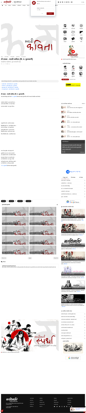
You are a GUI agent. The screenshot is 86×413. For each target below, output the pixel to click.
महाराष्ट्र (9, 5)
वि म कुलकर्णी (24, 56)
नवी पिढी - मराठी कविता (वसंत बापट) (7, 252)
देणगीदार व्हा (32, 404)
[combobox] (39, 10)
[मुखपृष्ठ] (2, 6)
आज (5, 5)
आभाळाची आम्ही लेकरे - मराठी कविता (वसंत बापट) (37, 223)
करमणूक (24, 5)
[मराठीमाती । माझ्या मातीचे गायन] (15, 3)
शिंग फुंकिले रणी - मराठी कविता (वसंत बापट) (36, 233)
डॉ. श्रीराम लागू (82, 152)
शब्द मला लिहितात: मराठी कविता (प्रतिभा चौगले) (74, 112)
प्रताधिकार (41, 398)
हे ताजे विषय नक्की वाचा (67, 103)
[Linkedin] (68, 2)
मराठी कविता (6, 56)
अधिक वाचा (74, 248)
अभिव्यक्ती (19, 5)
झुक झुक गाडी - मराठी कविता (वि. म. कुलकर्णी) (10, 87)
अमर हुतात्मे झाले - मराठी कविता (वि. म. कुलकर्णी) (10, 89)
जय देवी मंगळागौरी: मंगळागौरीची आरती (69, 216)
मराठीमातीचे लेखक (72, 79)
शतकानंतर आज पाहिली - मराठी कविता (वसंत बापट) (10, 223)
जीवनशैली (13, 5)
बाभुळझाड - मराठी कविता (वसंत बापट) (8, 233)
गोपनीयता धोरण (42, 402)
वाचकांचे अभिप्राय (70, 398)
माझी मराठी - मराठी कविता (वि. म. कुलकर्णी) (9, 83)
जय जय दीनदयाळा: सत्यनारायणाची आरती (70, 259)
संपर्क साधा (31, 400)
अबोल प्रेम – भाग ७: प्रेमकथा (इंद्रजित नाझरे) (73, 122)
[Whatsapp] (69, 2)
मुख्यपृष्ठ (30, 258)
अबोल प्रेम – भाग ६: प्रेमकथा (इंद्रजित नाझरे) (73, 136)
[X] (60, 2)
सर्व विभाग (69, 404)
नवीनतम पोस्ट (4, 258)
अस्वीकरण (41, 400)
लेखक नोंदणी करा (65, 79)
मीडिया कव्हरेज (56, 402)
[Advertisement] (30, 73)
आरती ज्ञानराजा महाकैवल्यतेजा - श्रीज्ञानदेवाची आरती (71, 287)
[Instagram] (64, 2)
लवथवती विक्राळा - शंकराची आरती (68, 245)
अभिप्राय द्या (69, 400)
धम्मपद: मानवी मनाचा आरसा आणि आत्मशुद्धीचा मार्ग (74, 107)
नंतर (42, 13)
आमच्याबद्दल (32, 398)
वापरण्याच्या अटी (42, 404)
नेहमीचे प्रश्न (31, 406)
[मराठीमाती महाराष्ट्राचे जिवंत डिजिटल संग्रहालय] (73, 51)
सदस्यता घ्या (32, 402)
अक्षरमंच (68, 111)
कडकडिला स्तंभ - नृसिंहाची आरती (68, 301)
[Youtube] (58, 2)
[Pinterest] (66, 2)
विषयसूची (55, 400)
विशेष (28, 5)
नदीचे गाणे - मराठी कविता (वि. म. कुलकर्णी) (9, 85)
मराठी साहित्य (12, 56)
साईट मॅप (41, 406)
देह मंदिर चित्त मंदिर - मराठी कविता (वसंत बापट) (37, 252)
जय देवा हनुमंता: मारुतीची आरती (68, 274)
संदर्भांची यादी (56, 404)
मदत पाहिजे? (69, 402)
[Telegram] (71, 2)
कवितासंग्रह (18, 56)
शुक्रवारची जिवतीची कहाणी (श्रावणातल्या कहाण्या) (71, 231)
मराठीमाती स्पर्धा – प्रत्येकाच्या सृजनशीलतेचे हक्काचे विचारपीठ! (10, 352)
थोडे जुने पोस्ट (56, 258)
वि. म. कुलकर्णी (14, 96)
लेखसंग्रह (55, 398)
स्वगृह (2, 56)
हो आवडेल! (50, 13)
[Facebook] (62, 2)
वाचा (57, 5)
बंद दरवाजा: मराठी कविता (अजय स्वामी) (73, 117)
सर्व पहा (83, 103)
